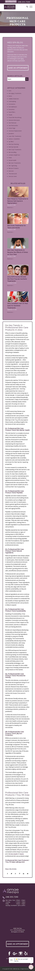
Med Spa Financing (14, 144)
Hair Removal (12, 123)
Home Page (12, 128)
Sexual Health (12, 160)
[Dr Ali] (11, 2)
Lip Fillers (11, 141)
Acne (10, 90)
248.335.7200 (24, 2)
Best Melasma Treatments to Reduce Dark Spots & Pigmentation (17, 201)
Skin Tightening (13, 165)
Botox (10, 96)
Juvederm (11, 133)
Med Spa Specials (13, 147)
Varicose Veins (13, 176)
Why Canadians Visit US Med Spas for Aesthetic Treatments (17, 305)
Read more (10, 207)
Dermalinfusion (13, 107)
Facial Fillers (12, 112)
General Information (14, 120)
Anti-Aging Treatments (15, 93)
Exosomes (11, 109)
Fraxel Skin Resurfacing (15, 117)
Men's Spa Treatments (15, 149)
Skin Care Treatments (15, 163)
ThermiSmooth (13, 173)
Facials (10, 115)
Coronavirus (12, 104)
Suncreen (11, 171)
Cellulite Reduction (14, 99)
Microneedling (12, 152)
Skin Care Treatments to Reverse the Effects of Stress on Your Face (17, 252)
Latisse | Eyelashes (14, 139)
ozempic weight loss (14, 155)
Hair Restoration (13, 125)
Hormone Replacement (15, 131)
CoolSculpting (12, 101)
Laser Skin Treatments (15, 136)
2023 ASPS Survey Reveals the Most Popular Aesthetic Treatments (17, 279)
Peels (10, 157)
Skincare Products (14, 168)
